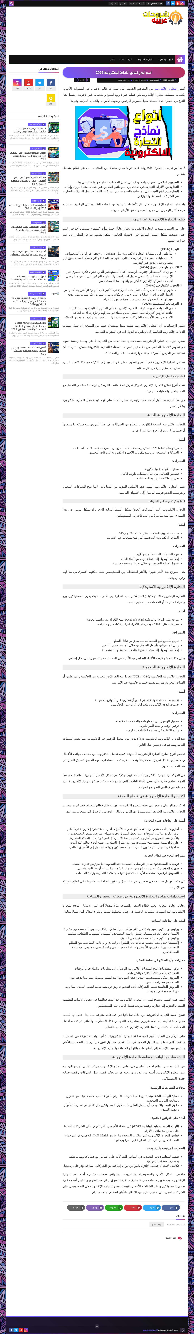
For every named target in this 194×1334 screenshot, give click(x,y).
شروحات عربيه (149, 1330)
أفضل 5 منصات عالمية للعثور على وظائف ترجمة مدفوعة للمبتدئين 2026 (29, 350)
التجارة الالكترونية (145, 59)
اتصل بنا (113, 3)
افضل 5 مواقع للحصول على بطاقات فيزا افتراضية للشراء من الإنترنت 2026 (28, 155)
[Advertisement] (64, 31)
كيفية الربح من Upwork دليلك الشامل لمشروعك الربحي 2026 (30, 130)
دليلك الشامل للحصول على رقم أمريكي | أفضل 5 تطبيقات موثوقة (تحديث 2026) (28, 180)
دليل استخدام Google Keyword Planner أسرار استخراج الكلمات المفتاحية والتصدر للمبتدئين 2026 (28, 325)
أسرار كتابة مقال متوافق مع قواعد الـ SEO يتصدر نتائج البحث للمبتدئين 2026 (28, 254)
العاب (112, 59)
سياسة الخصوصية (155, 3)
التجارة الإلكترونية (166, 88)
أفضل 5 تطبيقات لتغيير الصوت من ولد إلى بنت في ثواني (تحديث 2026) (28, 229)
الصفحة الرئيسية (140, 80)
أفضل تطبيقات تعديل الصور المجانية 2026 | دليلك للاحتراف (27, 206)
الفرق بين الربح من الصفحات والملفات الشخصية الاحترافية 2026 (28, 278)
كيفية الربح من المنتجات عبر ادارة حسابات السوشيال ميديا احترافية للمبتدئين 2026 (29, 301)
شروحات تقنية (125, 59)
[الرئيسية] (180, 59)
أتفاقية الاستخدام (137, 3)
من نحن (123, 3)
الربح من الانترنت (165, 59)
